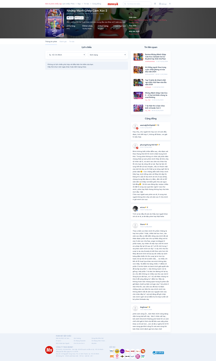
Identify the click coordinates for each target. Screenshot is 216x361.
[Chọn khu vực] (155, 3)
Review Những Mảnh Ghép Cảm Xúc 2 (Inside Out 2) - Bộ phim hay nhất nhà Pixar (155, 56)
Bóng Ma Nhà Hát (98, 338)
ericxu (142, 207)
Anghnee (143, 307)
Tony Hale (152, 20)
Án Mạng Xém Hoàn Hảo (99, 341)
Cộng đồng (96, 4)
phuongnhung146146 (148, 145)
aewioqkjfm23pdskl (147, 125)
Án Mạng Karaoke (79, 341)
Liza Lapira (144, 20)
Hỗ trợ (81, 356)
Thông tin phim (51, 41)
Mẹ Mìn (94, 343)
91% (68, 28)
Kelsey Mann (134, 28)
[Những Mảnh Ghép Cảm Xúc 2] (54, 23)
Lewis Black (161, 20)
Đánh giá (79, 18)
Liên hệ (87, 356)
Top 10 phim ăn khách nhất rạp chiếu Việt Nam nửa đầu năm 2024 (155, 82)
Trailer (87, 18)
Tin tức (71, 41)
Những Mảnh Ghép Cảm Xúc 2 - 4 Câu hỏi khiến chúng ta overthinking (156, 95)
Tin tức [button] (86, 4)
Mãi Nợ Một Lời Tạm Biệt (63, 338)
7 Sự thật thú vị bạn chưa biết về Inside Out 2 (155, 107)
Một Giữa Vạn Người (62, 343)
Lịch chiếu (66, 4)
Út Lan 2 (58, 341)
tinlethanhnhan (150, 61)
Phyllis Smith (134, 22)
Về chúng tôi (60, 356)
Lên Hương (77, 338)
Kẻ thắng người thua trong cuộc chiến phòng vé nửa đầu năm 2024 (155, 69)
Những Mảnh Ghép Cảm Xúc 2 (87, 10)
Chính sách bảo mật (71, 356)
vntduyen (148, 87)
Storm (142, 224)
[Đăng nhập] (170, 3)
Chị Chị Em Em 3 (79, 343)
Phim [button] (73, 4)
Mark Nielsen (134, 34)
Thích (71, 18)
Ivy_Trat (148, 100)
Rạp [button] (79, 4)
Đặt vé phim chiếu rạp (53, 4)
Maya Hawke (134, 20)
